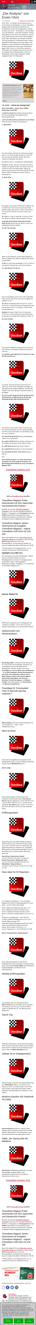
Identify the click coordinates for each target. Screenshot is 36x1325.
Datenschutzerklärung (7, 1316)
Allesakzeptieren (29, 1320)
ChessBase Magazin (19, 1283)
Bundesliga (10, 1283)
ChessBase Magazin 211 (12, 85)
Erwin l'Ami (28, 1283)
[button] (12, 1)
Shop (4, 1)
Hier (21, 1312)
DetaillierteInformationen (8, 1320)
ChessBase (12, 1294)
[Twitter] (12, 1287)
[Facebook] (8, 1287)
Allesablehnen (19, 1320)
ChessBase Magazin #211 (18, 469)
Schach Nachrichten (14, 6)
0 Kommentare (30, 21)
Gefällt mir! (23, 21)
